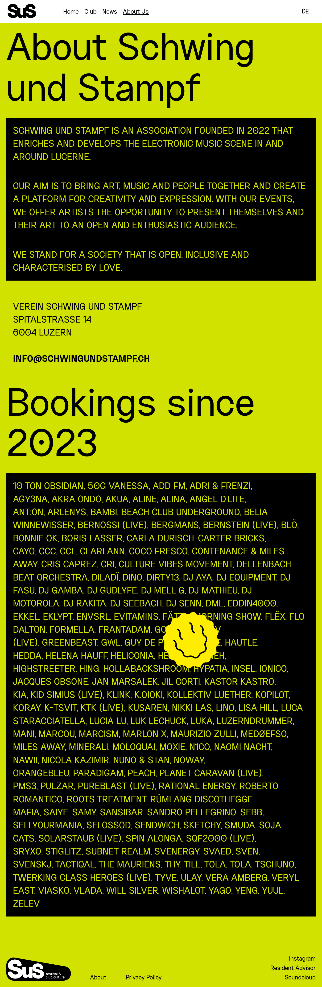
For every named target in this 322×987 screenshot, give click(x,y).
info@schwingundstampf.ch (81, 359)
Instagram (302, 958)
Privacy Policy (144, 977)
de (305, 11)
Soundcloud (300, 977)
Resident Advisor (293, 968)
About (98, 977)
